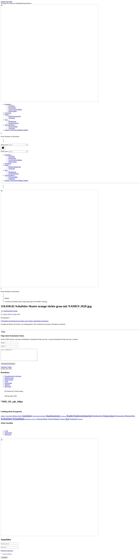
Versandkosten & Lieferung (13, 376)
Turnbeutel (73, 419)
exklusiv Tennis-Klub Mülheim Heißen (16, 130)
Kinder (7, 114)
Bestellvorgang (9, 378)
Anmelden (4, 557)
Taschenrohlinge (9, 125)
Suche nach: (4, 145)
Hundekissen (63, 416)
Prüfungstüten (109, 416)
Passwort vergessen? (7, 550)
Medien (7, 298)
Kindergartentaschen (83, 416)
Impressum (8, 386)
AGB (6, 381)
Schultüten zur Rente (30, 419)
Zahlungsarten (9, 379)
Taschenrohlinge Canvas (56, 419)
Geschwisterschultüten (39, 416)
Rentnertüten (130, 416)
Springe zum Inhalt (6, 1)
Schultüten (8, 104)
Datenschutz (8, 383)
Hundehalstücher (53, 416)
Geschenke (8, 113)
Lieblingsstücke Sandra (10, 311)
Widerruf (7, 385)
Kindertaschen (97, 416)
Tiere (6, 120)
